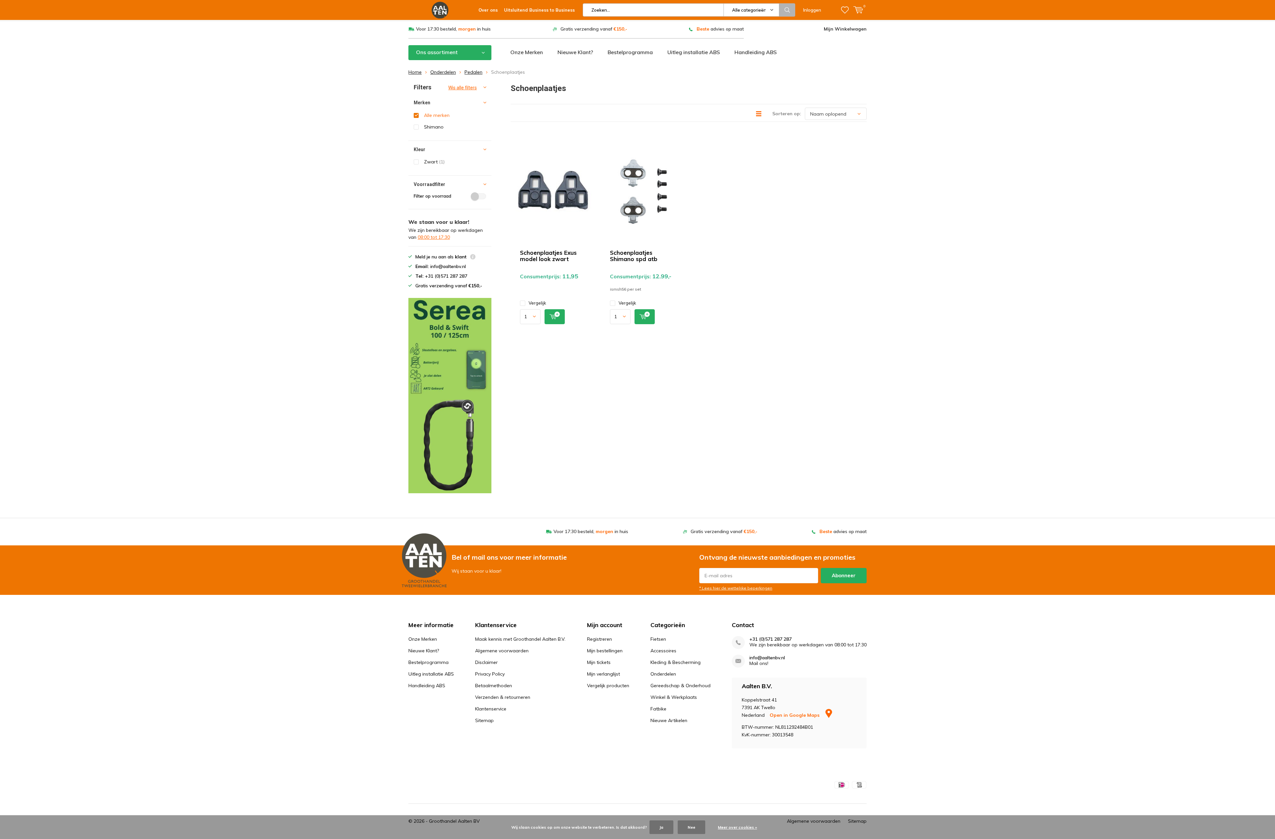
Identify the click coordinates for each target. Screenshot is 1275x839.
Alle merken (437, 115)
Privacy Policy (490, 674)
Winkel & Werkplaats (673, 697)
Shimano (434, 127)
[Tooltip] (472, 257)
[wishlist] (845, 10)
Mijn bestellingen (605, 651)
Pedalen (473, 72)
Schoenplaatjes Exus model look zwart (548, 255)
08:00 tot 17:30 (434, 237)
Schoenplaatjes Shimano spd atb (633, 255)
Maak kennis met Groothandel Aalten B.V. (520, 639)
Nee (691, 827)
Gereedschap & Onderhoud (680, 686)
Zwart (434, 162)
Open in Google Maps (795, 715)
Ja (661, 827)
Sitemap (484, 720)
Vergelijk (537, 303)
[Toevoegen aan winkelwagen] (555, 316)
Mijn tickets (599, 662)
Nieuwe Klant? (575, 52)
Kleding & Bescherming (675, 662)
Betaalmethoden (493, 686)
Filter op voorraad (432, 196)
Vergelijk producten (608, 686)
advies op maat (720, 29)
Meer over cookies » (737, 827)
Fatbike (658, 709)
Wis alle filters (462, 87)
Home (415, 72)
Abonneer (844, 575)
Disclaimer (486, 662)
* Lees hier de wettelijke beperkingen (735, 588)
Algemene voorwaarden (502, 651)
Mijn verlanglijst (603, 674)
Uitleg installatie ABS (693, 52)
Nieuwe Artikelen (668, 720)
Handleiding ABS (755, 52)
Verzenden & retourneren (502, 697)
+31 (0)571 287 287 (770, 639)
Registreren (599, 639)
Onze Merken (526, 52)
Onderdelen (443, 72)
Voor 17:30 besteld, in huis (453, 29)
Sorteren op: (786, 114)
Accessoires (663, 651)
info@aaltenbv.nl (767, 658)
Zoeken (787, 10)
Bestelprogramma (630, 52)
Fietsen (658, 639)
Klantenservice (490, 709)
